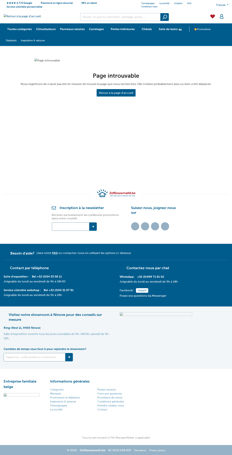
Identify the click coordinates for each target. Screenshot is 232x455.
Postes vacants (106, 389)
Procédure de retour (110, 397)
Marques (55, 393)
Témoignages (58, 405)
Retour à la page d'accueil (116, 92)
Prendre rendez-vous (110, 405)
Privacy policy (157, 450)
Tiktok (135, 226)
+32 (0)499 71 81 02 (150, 276)
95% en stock (89, 2)
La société (164, 3)
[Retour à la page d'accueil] (22, 16)
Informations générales (70, 381)
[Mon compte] (221, 16)
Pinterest (165, 226)
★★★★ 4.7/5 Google (19, 2)
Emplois (178, 3)
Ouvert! (142, 290)
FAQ (189, 3)
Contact (102, 409)
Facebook (145, 226)
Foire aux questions (109, 393)
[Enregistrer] (69, 357)
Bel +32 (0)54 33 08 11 (47, 276)
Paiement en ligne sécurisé (57, 2)
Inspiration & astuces (63, 401)
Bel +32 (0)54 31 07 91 (59, 290)
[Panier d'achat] (227, 14)
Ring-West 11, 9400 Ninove (22, 327)
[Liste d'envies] (212, 16)
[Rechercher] (164, 17)
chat (165, 268)
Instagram (155, 226)
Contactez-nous (149, 6)
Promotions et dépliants (65, 397)
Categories (57, 389)
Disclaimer (140, 450)
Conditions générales (110, 401)
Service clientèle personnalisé (24, 6)
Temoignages (148, 3)
